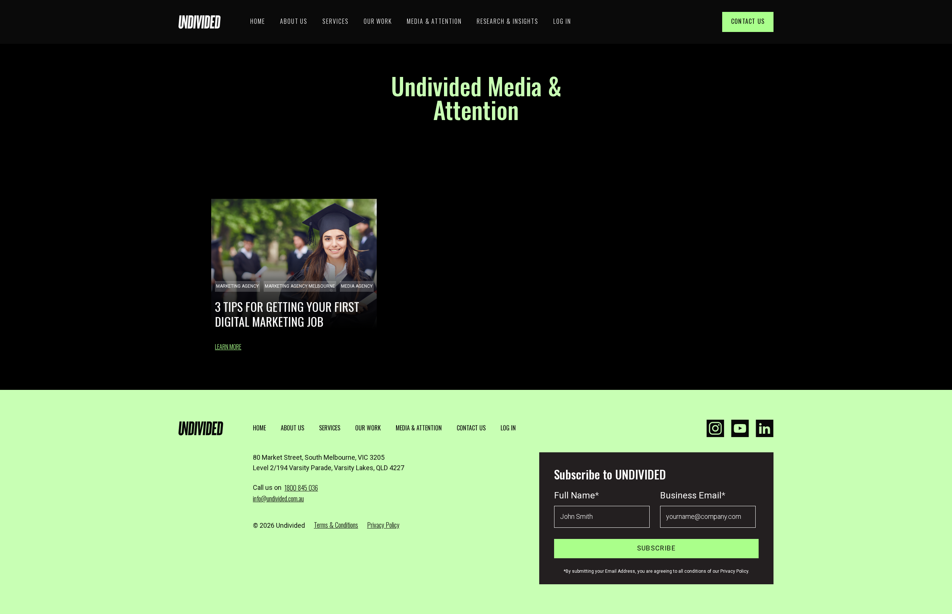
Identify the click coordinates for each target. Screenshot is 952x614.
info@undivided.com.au (278, 498)
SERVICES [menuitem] (329, 427)
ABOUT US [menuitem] (292, 427)
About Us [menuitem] (294, 21)
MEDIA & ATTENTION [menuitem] (419, 427)
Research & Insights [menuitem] (507, 21)
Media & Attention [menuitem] (434, 21)
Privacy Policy (383, 525)
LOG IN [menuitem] (508, 427)
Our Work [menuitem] (378, 21)
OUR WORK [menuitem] (368, 427)
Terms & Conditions (336, 525)
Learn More (228, 346)
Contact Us (748, 21)
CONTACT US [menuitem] (471, 427)
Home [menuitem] (257, 21)
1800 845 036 (301, 487)
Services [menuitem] (335, 21)
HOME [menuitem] (259, 427)
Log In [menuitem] (562, 21)
